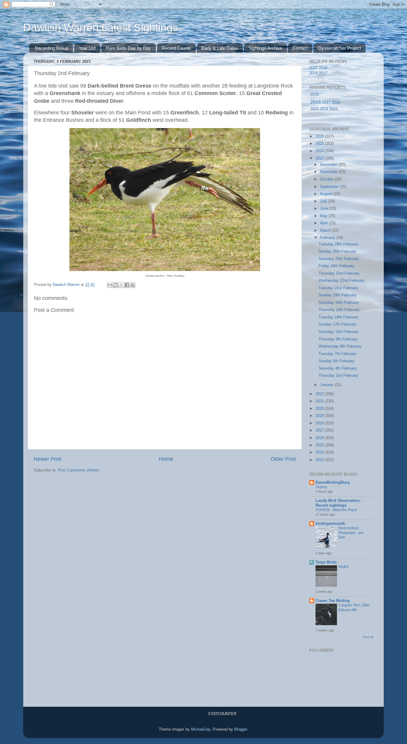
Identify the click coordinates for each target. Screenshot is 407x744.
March (326, 230)
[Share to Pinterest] (133, 285)
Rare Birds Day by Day (128, 48)
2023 (320, 158)
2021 (320, 401)
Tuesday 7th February (337, 354)
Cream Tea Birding (333, 601)
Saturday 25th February (339, 259)
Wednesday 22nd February (342, 280)
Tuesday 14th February (338, 317)
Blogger (240, 729)
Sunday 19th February (338, 295)
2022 (320, 394)
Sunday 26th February (338, 251)
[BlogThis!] (116, 285)
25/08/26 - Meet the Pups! (336, 510)
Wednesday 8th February (340, 346)
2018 (313, 73)
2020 (313, 68)
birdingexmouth (330, 524)
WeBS (343, 567)
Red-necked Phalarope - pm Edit (350, 532)
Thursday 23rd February (339, 273)
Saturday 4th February (338, 368)
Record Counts (176, 48)
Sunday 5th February (337, 361)
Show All (368, 637)
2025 (320, 143)
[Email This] (110, 285)
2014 (324, 109)
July (324, 201)
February (328, 238)
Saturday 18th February (339, 303)
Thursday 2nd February (338, 375)
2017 (323, 73)
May (324, 216)
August (326, 194)
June (325, 208)
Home (166, 459)
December (329, 165)
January (327, 385)
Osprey (321, 487)
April (324, 223)
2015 (333, 109)
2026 (320, 136)
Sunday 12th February (338, 324)
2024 (320, 151)
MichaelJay (200, 729)
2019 (323, 68)
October (327, 179)
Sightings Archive (265, 48)
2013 (314, 109)
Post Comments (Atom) (78, 470)
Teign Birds (326, 562)
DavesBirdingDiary (333, 482)
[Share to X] (121, 285)
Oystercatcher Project (339, 48)
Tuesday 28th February (338, 244)
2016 (315, 102)
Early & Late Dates (219, 48)
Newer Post (47, 459)
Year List (87, 48)
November (329, 172)
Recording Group (51, 48)
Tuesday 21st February (338, 288)
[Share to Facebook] (127, 285)
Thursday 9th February (338, 339)
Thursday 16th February (339, 310)
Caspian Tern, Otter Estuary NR (354, 607)
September (330, 187)
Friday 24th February (336, 266)
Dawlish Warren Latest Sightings (100, 27)
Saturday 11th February (339, 332)
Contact (299, 48)
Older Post (283, 459)
